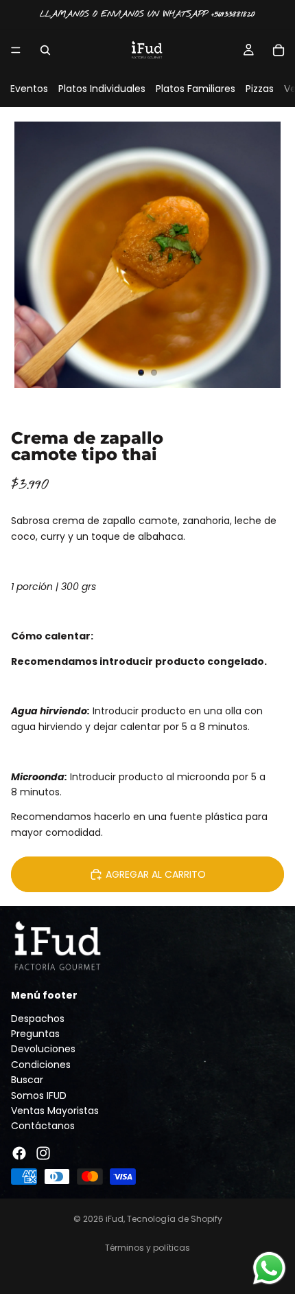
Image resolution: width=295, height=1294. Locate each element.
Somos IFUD (39, 1095)
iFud (114, 1219)
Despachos (37, 1018)
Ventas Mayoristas (55, 1110)
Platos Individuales (101, 88)
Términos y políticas (147, 1247)
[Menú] (16, 50)
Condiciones (41, 1064)
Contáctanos (43, 1126)
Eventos (29, 88)
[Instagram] (43, 1153)
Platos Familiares (195, 88)
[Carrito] (278, 50)
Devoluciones (43, 1049)
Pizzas (260, 88)
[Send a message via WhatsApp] (269, 1268)
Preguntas (35, 1034)
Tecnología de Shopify (174, 1219)
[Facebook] (19, 1153)
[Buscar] (45, 50)
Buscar (27, 1080)
